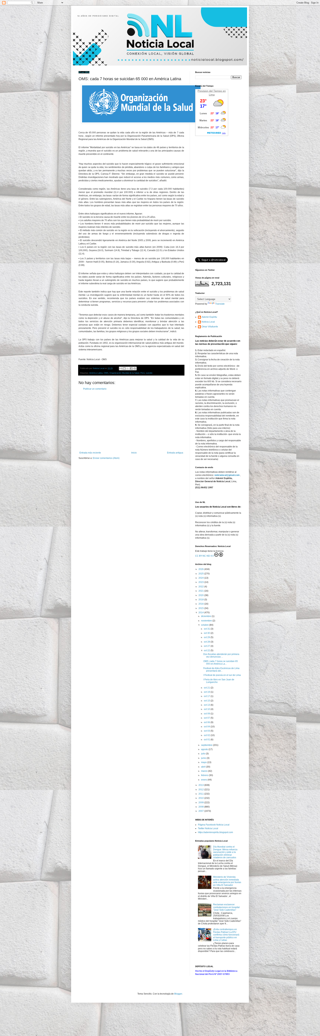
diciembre (206, 616)
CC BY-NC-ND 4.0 (204, 556)
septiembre (207, 745)
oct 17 (207, 696)
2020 (201, 595)
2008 (201, 806)
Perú (142, 373)
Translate (220, 304)
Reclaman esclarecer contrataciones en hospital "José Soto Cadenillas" (226, 907)
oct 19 (207, 692)
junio (204, 758)
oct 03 (207, 731)
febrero (205, 775)
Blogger (178, 993)
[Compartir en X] (128, 368)
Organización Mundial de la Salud (124, 373)
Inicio (134, 452)
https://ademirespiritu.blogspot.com (215, 832)
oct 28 (207, 641)
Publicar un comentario (94, 389)
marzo (204, 771)
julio (203, 753)
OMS (106, 373)
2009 (201, 802)
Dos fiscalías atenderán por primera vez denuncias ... (221, 655)
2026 (201, 569)
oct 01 (207, 739)
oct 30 (207, 633)
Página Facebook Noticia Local (213, 824)
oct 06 (207, 722)
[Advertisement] (131, 421)
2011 (201, 794)
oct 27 (207, 646)
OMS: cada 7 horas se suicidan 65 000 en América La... (220, 662)
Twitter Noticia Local (208, 828)
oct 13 (207, 705)
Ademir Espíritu (209, 317)
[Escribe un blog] (124, 368)
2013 (201, 785)
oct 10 (207, 709)
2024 (201, 578)
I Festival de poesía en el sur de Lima (222, 675)
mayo (204, 762)
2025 (201, 573)
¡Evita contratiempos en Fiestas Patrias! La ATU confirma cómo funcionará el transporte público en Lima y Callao (226, 934)
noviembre (206, 620)
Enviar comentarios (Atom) (106, 458)
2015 (201, 608)
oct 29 (207, 637)
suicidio (149, 373)
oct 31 (207, 629)
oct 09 (207, 713)
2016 (201, 604)
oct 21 (207, 687)
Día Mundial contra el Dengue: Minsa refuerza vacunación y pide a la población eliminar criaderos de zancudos (225, 852)
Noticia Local (208, 322)
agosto (205, 749)
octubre (205, 625)
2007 (201, 811)
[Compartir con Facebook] (131, 368)
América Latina (96, 373)
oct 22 (207, 650)
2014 (201, 612)
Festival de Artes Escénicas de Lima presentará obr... (221, 669)
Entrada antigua (175, 452)
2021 (201, 591)
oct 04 (207, 726)
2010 (201, 798)
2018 (201, 599)
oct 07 (207, 718)
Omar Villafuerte (210, 326)
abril (203, 766)
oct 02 (207, 735)
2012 (201, 789)
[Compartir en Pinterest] (135, 368)
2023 (201, 582)
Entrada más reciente (90, 452)
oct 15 (207, 700)
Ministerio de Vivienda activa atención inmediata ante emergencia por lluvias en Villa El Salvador (227, 881)
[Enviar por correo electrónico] (121, 368)
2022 (201, 586)
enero (204, 779)
